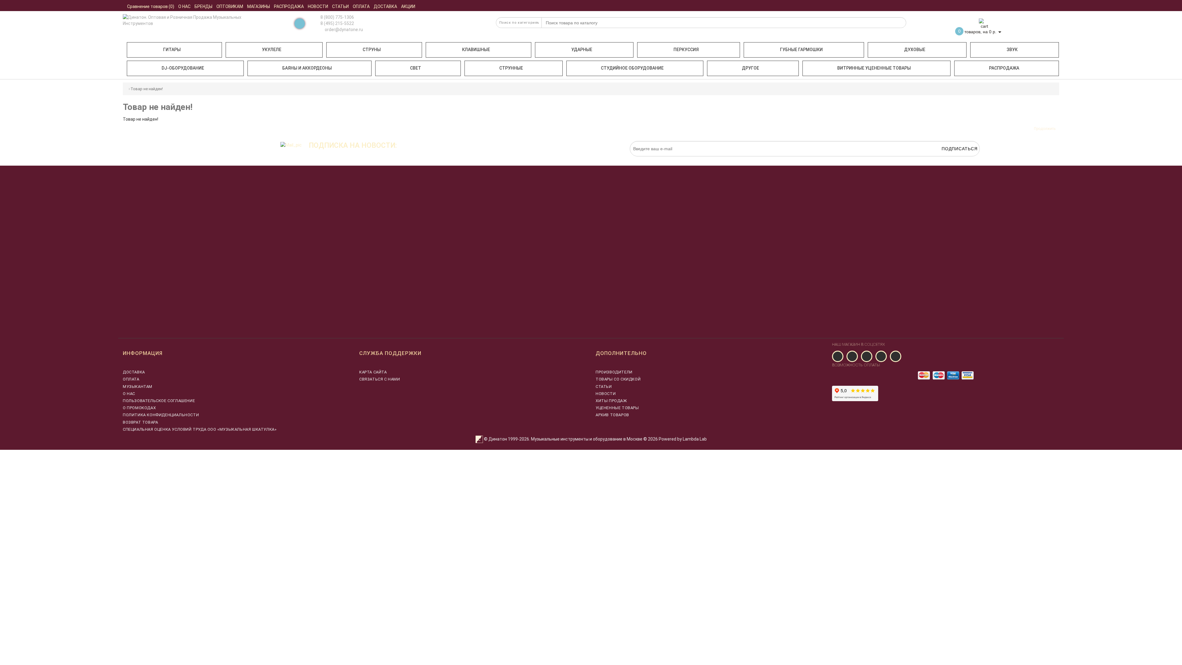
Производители (614, 372)
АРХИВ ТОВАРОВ (612, 415)
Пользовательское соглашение (159, 400)
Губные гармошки (801, 49)
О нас (129, 393)
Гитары (172, 49)
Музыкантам (137, 386)
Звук (1012, 49)
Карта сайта (373, 372)
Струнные (511, 68)
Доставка (134, 372)
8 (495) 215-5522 (337, 23)
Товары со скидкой (618, 379)
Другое (750, 68)
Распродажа (1004, 68)
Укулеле (271, 49)
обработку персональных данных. (950, 159)
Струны (372, 49)
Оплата (131, 379)
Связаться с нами (379, 379)
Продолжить (1044, 129)
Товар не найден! (147, 89)
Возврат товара (140, 422)
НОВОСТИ (606, 393)
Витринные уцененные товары (874, 68)
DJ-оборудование (183, 68)
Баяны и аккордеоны (307, 68)
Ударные (581, 49)
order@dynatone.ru (343, 29)
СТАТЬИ (604, 386)
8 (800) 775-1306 (337, 17)
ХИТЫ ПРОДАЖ (611, 400)
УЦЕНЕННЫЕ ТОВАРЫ (617, 407)
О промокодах (139, 407)
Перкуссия (686, 49)
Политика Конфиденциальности (161, 415)
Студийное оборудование (632, 68)
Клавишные (476, 49)
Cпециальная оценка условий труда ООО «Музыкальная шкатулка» (199, 429)
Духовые (914, 49)
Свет (415, 68)
